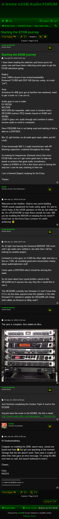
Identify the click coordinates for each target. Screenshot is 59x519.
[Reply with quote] (50, 48)
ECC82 (11, 424)
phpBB (20, 513)
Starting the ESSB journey (20, 32)
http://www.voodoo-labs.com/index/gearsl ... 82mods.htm (29, 416)
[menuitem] (8, 21)
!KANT (4, 187)
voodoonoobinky (8, 45)
